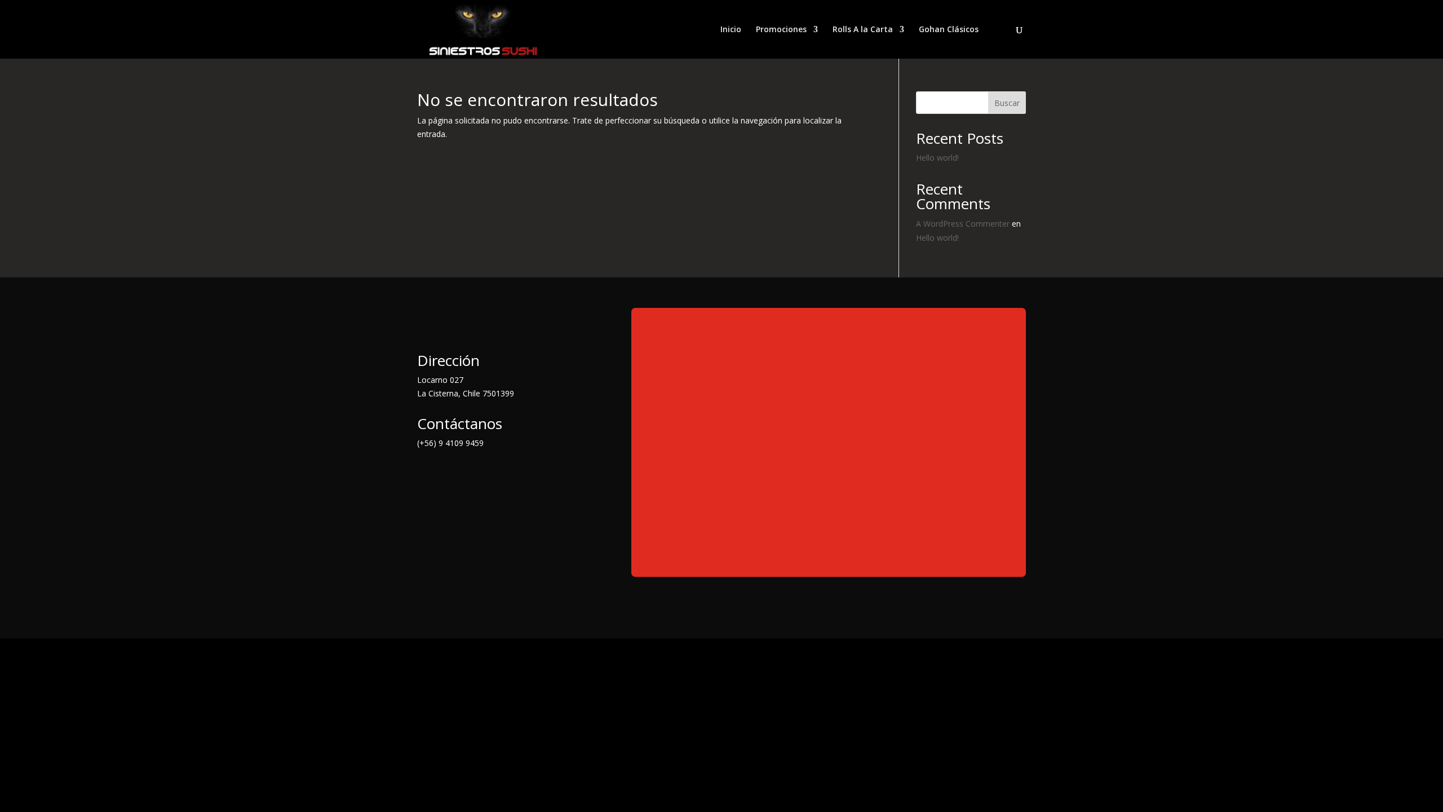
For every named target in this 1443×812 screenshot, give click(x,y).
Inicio (730, 29)
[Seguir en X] (449, 474)
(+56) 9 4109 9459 (450, 443)
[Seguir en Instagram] (471, 474)
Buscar (1007, 103)
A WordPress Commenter (963, 223)
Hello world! (937, 157)
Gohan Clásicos (949, 29)
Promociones (781, 29)
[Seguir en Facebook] (426, 474)
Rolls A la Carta (863, 29)
